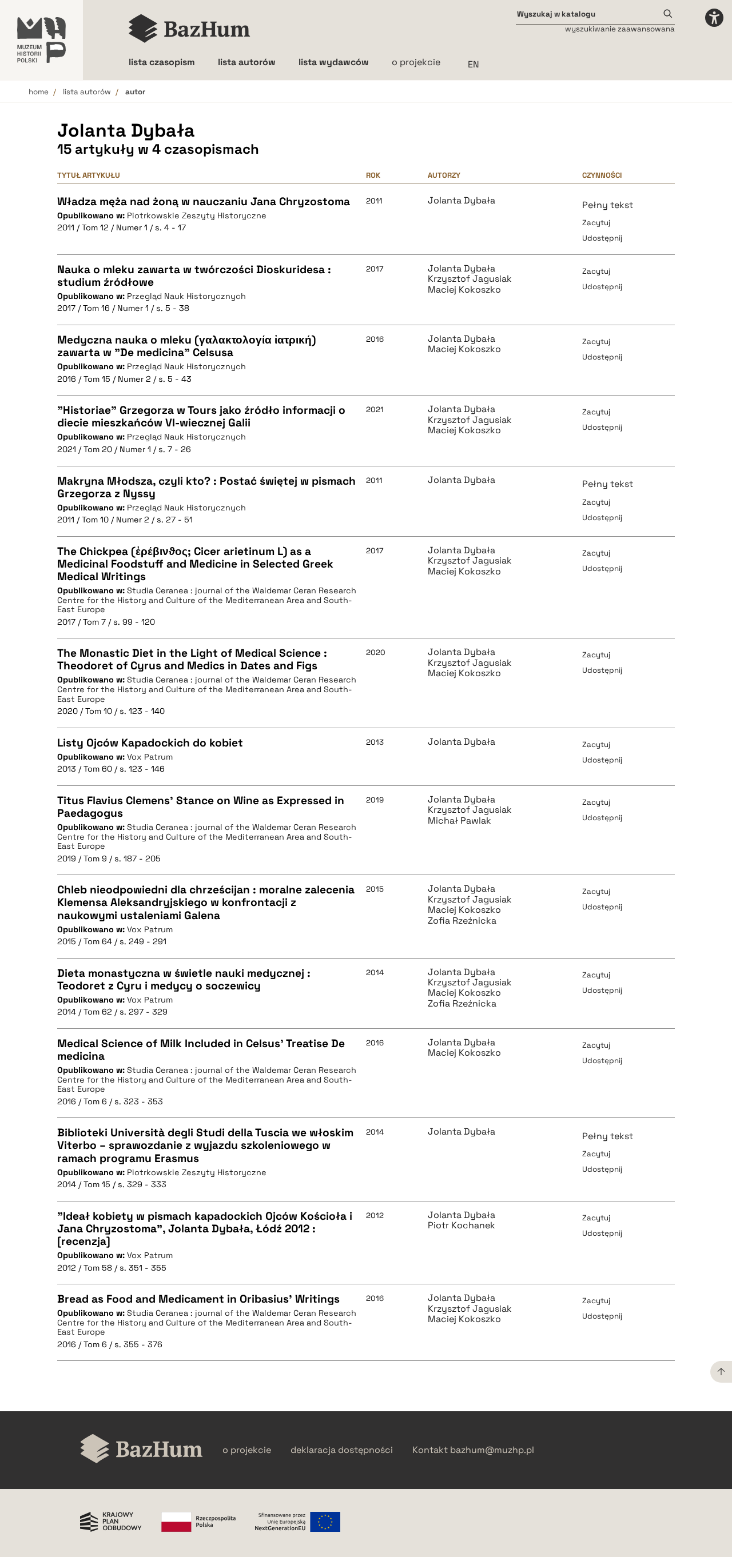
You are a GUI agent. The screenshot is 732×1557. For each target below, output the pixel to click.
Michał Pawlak (459, 821)
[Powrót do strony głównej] (141, 1450)
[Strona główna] (189, 28)
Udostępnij (602, 238)
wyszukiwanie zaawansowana (620, 29)
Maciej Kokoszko (464, 290)
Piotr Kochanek (461, 1225)
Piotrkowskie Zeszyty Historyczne (196, 215)
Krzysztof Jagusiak (470, 279)
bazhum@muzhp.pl (492, 1450)
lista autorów (87, 92)
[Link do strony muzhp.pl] (41, 40)
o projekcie (416, 62)
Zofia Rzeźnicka (462, 921)
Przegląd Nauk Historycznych (186, 296)
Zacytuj (596, 222)
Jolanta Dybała (461, 200)
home (39, 92)
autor (135, 92)
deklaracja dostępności (342, 1450)
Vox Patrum (150, 757)
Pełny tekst (607, 205)
